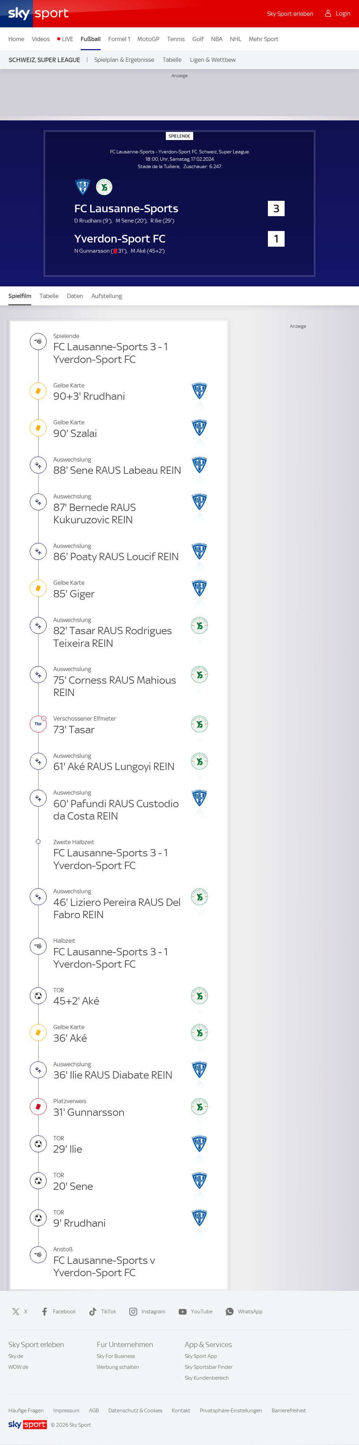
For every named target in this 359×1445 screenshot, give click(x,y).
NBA (216, 38)
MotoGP (148, 38)
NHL (236, 38)
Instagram (153, 1311)
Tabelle (172, 59)
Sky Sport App (201, 1356)
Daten (75, 295)
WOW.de (18, 1367)
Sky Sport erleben (290, 13)
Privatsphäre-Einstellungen (231, 1410)
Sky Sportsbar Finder (208, 1367)
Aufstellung (107, 295)
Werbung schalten (118, 1367)
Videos (41, 38)
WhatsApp (250, 1311)
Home (16, 38)
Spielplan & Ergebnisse (124, 59)
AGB (94, 1410)
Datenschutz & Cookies (135, 1410)
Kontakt (181, 1410)
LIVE (67, 38)
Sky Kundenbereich (207, 1378)
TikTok (108, 1311)
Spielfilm (19, 295)
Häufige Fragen (26, 1410)
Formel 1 (119, 38)
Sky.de (15, 1356)
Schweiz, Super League (44, 60)
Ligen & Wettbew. (213, 59)
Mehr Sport (264, 38)
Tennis (176, 38)
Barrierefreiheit (289, 1410)
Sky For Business (116, 1356)
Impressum (66, 1410)
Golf (198, 38)
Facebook (64, 1311)
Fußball (91, 38)
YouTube (201, 1311)
